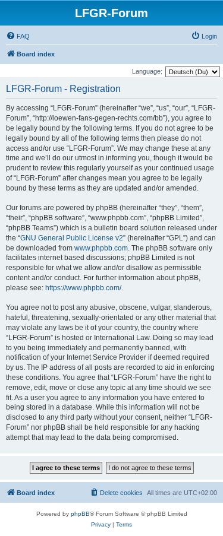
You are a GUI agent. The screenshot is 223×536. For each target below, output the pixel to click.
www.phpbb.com (101, 248)
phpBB (80, 513)
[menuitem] (18, 36)
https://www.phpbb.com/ (83, 288)
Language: (147, 71)
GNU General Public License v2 (71, 238)
